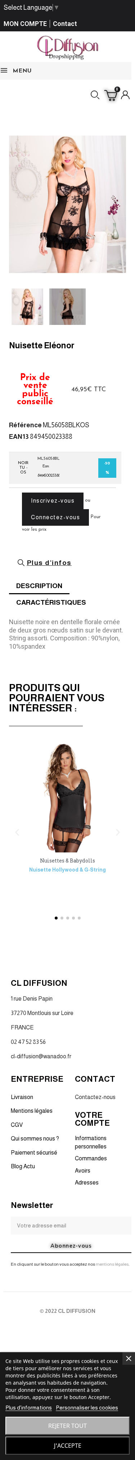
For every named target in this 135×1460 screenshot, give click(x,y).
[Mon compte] (125, 95)
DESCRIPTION (39, 586)
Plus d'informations (28, 1407)
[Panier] (111, 95)
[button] (95, 95)
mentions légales (112, 1264)
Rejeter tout (67, 1426)
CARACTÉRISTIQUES (51, 602)
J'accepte (67, 1446)
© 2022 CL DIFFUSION (67, 1311)
